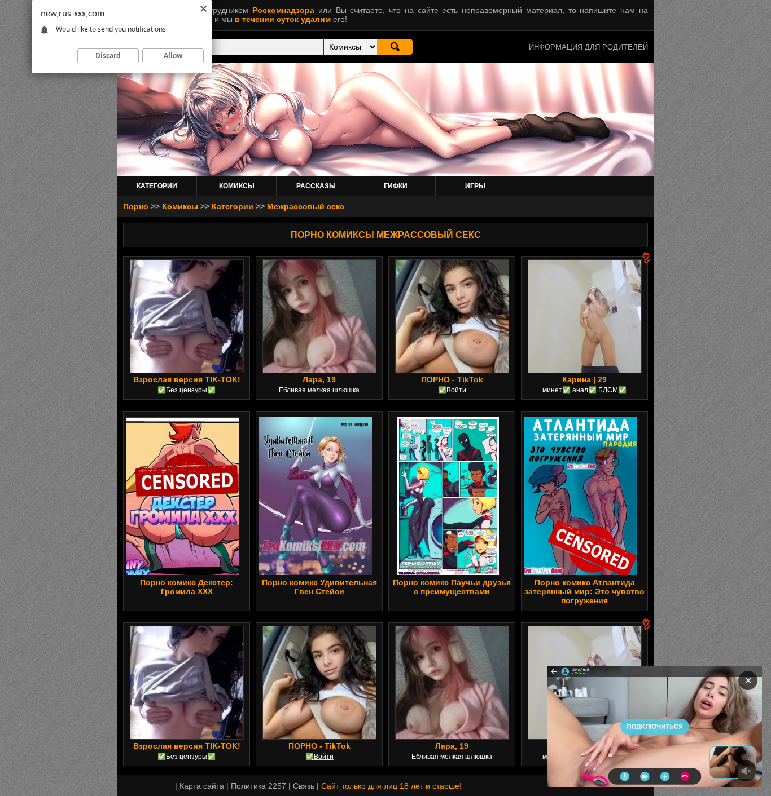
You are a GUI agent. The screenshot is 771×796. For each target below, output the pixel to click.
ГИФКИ (396, 186)
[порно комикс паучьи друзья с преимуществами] (448, 496)
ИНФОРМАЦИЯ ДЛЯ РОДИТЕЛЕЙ (588, 47)
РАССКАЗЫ (316, 186)
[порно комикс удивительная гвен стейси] (315, 496)
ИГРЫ (475, 186)
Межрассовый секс (305, 206)
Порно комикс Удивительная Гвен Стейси (319, 587)
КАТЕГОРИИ (157, 186)
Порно (135, 206)
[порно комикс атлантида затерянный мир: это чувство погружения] (581, 496)
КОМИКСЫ (237, 186)
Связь (303, 785)
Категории (232, 206)
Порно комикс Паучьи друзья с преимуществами (452, 587)
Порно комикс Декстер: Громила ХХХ (186, 587)
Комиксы (180, 206)
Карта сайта (201, 785)
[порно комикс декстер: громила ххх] (183, 496)
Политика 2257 (258, 785)
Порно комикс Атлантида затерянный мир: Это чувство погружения (584, 591)
